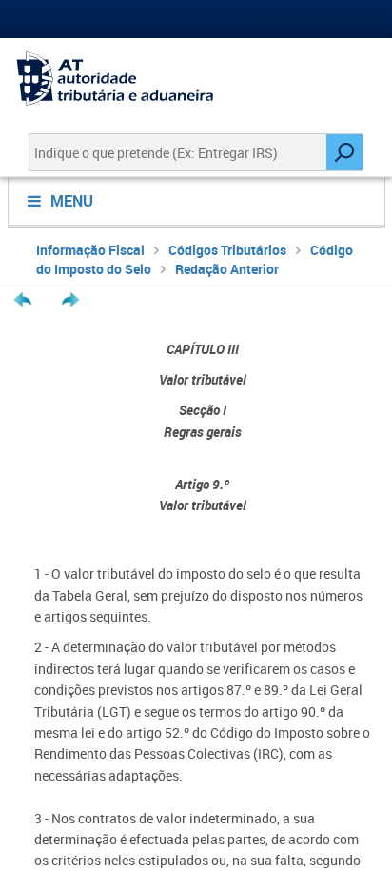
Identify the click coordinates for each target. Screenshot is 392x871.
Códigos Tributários (227, 250)
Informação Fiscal (90, 250)
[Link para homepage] (196, 78)
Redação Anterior (227, 269)
